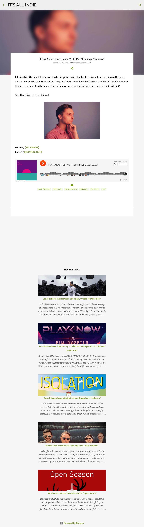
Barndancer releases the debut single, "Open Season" (72, 493)
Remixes (83, 189)
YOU (103, 189)
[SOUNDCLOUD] (33, 152)
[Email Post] (72, 186)
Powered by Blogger (73, 523)
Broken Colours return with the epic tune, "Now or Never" (72, 446)
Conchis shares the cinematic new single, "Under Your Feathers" (72, 299)
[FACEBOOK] (32, 147)
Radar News (71, 189)
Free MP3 (57, 189)
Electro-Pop (44, 189)
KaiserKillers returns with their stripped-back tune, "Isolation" (72, 398)
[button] (72, 68)
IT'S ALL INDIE (22, 4)
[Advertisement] (72, 240)
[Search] (140, 5)
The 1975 (94, 189)
